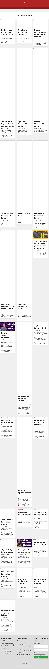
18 (8, 554)
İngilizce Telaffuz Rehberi (23, 644)
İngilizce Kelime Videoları (6, 648)
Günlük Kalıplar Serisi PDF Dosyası (25, 646)
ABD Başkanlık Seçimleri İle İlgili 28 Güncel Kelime (7, 124)
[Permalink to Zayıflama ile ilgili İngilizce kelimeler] (38, 322)
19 (25, 585)
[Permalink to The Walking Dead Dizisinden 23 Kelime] (7, 140)
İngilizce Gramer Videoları (6, 649)
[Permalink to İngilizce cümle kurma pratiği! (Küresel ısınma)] (7, 19)
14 (25, 516)
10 (41, 38)
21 (25, 495)
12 (8, 526)
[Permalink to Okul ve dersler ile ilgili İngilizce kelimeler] (3, 568)
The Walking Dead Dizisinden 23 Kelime (7, 215)
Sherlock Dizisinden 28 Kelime (39, 124)
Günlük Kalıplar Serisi (5, 653)
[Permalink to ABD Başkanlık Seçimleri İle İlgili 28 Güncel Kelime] (7, 48)
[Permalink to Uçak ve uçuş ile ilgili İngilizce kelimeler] (39, 417)
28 (25, 554)
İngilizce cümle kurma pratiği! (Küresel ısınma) (7, 32)
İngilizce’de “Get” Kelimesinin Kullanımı (24, 398)
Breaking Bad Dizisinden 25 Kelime (39, 215)
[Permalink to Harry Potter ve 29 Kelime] (24, 140)
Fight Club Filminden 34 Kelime (22, 124)
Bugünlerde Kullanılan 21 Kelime (22, 306)
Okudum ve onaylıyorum (39, 655)
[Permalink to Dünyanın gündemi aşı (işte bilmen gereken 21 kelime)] (40, 19)
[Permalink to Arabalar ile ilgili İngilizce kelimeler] (20, 509)
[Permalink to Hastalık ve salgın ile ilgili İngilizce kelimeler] (7, 600)
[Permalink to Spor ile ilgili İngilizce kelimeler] (4, 417)
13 (8, 36)
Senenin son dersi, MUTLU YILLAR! (22, 32)
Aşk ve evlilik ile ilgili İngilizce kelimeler (40, 581)
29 (8, 578)
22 (42, 585)
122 (26, 402)
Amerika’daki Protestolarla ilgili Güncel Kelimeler (7, 306)
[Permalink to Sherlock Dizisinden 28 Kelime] (40, 48)
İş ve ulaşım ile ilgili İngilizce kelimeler (23, 581)
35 (8, 424)
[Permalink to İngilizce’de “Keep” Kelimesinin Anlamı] (7, 322)
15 (8, 128)
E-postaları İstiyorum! (41, 657)
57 (41, 426)
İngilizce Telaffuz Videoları (6, 651)
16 (41, 330)
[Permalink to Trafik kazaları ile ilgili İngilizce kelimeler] (7, 509)
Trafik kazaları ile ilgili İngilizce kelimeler (7, 522)
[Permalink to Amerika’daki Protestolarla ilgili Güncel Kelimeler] (7, 230)
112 (10, 342)
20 (25, 310)
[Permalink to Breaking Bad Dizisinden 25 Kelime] (40, 140)
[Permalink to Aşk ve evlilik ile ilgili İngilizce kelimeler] (40, 568)
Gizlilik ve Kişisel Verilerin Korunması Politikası (24, 665)
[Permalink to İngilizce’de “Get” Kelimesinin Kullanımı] (24, 322)
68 (41, 516)
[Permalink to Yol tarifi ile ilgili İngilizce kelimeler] (36, 509)
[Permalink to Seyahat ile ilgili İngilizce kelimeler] (36, 539)
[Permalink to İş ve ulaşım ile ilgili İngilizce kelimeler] (24, 568)
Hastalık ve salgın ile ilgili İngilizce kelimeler (7, 612)
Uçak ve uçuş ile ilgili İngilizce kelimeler (40, 422)
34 (41, 547)
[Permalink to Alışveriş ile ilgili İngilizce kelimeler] (24, 539)
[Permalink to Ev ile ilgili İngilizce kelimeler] (24, 417)
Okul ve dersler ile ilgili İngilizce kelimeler (7, 574)
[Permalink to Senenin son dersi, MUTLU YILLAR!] (24, 19)
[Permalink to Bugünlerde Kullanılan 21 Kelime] (24, 230)
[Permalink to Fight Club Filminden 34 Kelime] (24, 48)
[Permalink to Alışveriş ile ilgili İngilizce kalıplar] (7, 539)
